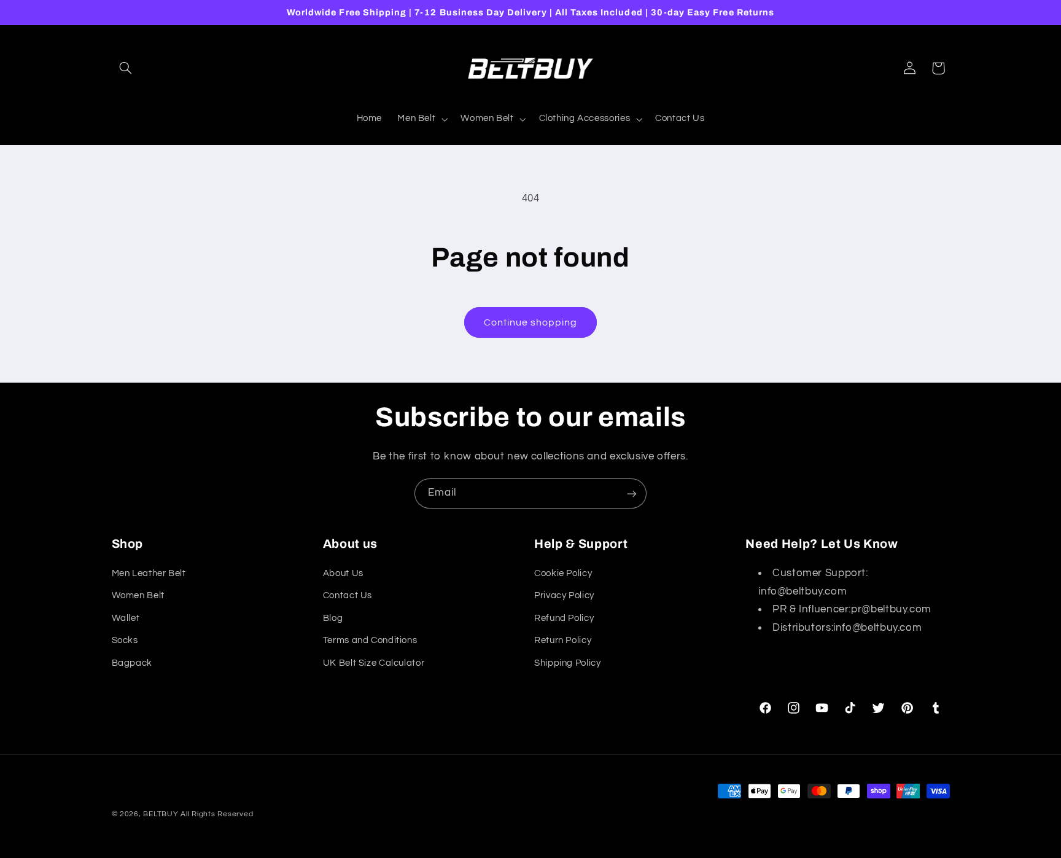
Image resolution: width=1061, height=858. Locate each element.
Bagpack (132, 663)
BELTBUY (160, 814)
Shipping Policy (567, 663)
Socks (125, 640)
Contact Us (347, 595)
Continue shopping (531, 322)
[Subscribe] (632, 493)
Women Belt (138, 595)
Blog (333, 618)
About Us (343, 573)
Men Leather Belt (149, 573)
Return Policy (562, 640)
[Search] (126, 68)
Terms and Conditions (370, 640)
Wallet (126, 618)
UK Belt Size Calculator (374, 663)
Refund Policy (564, 618)
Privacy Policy (564, 595)
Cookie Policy (563, 573)
